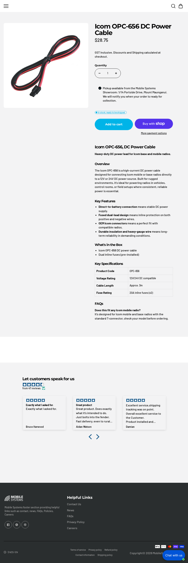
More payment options (154, 133)
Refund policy (111, 549)
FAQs (70, 516)
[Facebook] (8, 524)
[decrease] (99, 73)
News (70, 510)
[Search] (173, 6)
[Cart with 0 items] (180, 6)
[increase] (116, 73)
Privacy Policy (76, 522)
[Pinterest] (25, 524)
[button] (180, 6)
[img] (95, 384)
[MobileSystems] (94, 6)
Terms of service (78, 549)
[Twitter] (16, 524)
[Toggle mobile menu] (42, 6)
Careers (72, 528)
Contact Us (74, 504)
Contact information (85, 555)
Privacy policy (95, 549)
